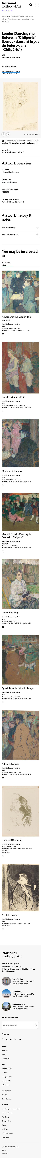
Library (4, 1125)
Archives (5, 1129)
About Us (5, 1050)
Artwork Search (7, 1113)
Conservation (6, 1121)
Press (3, 1055)
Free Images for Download (11, 1109)
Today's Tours (6, 1077)
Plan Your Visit (7, 1068)
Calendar (5, 1073)
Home (4, 16)
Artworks (10, 16)
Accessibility (6, 1081)
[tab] (7, 264)
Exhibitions (5, 1085)
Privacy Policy (5, 1153)
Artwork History (8, 227)
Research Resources (10, 234)
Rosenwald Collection (9, 182)
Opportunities (7, 1099)
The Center (6, 1117)
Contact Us (5, 1059)
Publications (6, 1137)
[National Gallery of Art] (20, 954)
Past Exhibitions (7, 1133)
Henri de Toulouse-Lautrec (11, 71)
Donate (4, 1095)
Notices (4, 1150)
